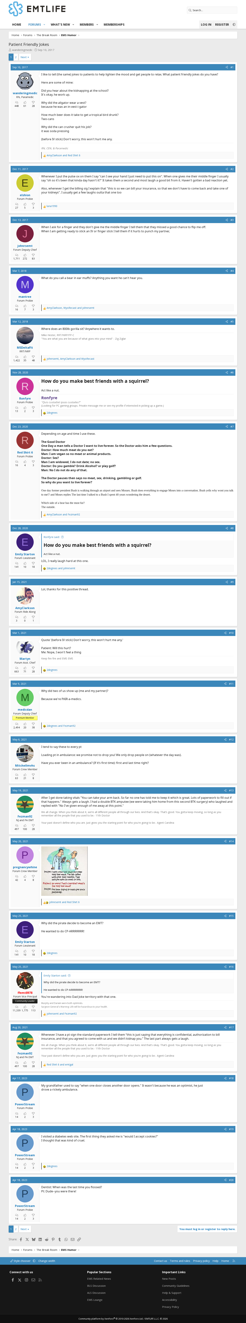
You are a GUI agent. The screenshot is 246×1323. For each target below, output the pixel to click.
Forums (34, 25)
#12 (231, 739)
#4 (232, 271)
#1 (232, 67)
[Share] (226, 67)
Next (24, 57)
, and (70, 308)
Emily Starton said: (55, 975)
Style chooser (22, 1261)
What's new (60, 25)
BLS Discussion (96, 1285)
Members (87, 25)
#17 (231, 1027)
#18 (231, 1078)
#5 (232, 321)
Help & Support (171, 1292)
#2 (232, 169)
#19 (231, 1129)
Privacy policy (201, 1261)
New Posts (169, 1278)
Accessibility (169, 1300)
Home (16, 25)
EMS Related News (99, 1278)
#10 (231, 633)
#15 (231, 915)
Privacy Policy (170, 1307)
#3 (232, 220)
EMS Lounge (94, 1300)
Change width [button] (46, 1261)
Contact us (160, 1261)
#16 (231, 966)
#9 (232, 582)
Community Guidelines (175, 1285)
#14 (231, 841)
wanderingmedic (22, 50)
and (63, 155)
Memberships (114, 25)
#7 (232, 426)
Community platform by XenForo (111, 1318)
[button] (44, 24)
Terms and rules (180, 1261)
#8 (232, 528)
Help (215, 1261)
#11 (231, 683)
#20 (231, 1180)
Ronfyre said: (52, 537)
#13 (231, 790)
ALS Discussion (96, 1292)
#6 (232, 372)
